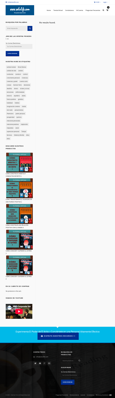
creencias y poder (12, 81)
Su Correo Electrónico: (13, 43)
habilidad (10, 103)
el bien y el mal (24, 88)
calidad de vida (11, 71)
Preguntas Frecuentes (62, 395)
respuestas (10, 128)
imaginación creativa (13, 106)
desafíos (9, 88)
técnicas (9, 135)
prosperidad (10, 117)
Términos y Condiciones (102, 395)
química (19, 117)
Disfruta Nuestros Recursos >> (59, 336)
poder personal (20, 114)
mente (24, 106)
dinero (16, 88)
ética (27, 135)
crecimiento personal (13, 78)
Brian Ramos (22, 67)
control (25, 74)
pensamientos (19, 110)
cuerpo (9, 85)
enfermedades (20, 92)
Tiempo (23, 131)
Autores (83, 395)
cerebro (20, 71)
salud (17, 128)
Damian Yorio (17, 85)
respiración (24, 124)
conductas (10, 74)
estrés (23, 96)
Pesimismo (10, 114)
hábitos (17, 103)
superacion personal (13, 131)
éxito (8, 139)
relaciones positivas (13, 124)
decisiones (27, 85)
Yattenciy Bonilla (19, 135)
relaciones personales (13, 121)
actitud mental (11, 67)
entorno (9, 96)
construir (18, 74)
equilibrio (17, 96)
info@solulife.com (13, 2)
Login (105, 2)
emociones (10, 92)
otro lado (9, 110)
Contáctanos (90, 395)
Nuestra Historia (74, 395)
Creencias (25, 78)
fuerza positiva (11, 99)
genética (20, 99)
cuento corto (24, 81)
